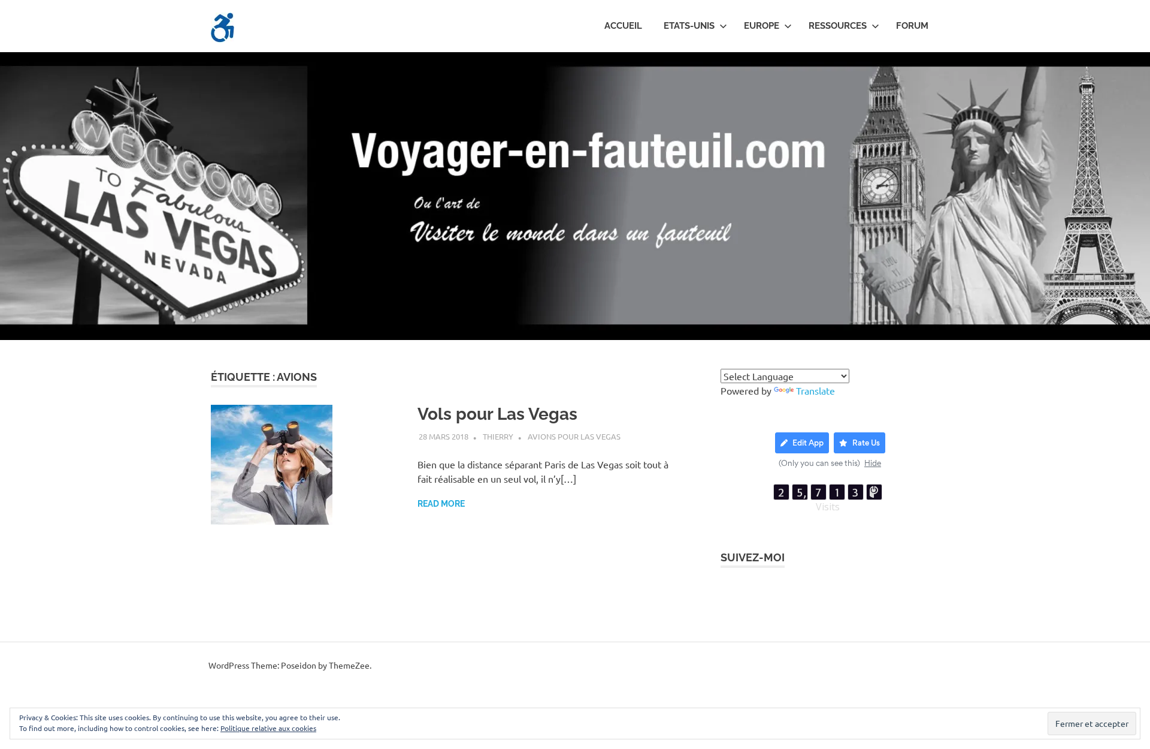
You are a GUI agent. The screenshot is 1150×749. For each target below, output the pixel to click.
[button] (222, 28)
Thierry (498, 436)
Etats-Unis (689, 25)
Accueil (623, 25)
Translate (815, 390)
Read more (441, 504)
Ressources (838, 25)
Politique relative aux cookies (268, 728)
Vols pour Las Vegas (497, 414)
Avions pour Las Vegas (574, 436)
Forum (912, 25)
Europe (761, 25)
